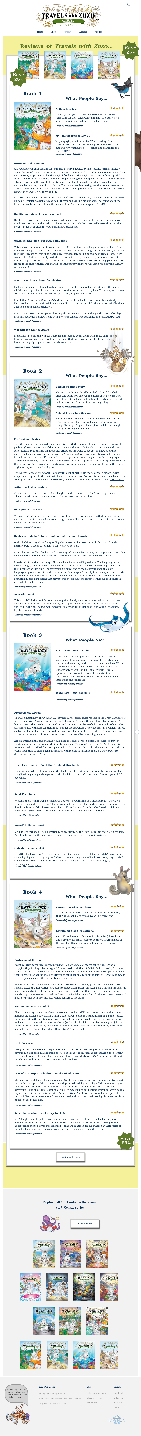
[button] (129, 4)
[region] (19, 79)
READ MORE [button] (113, 316)
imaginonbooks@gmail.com (52, 1403)
